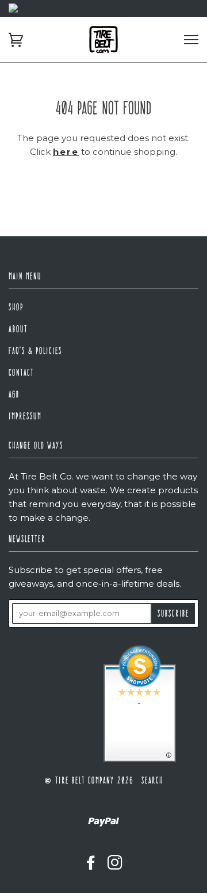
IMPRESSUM (25, 416)
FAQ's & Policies (35, 351)
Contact (21, 372)
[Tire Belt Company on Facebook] (91, 865)
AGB (14, 394)
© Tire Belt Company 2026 (88, 780)
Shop (16, 307)
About (18, 329)
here (66, 151)
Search (152, 780)
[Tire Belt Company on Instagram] (116, 865)
